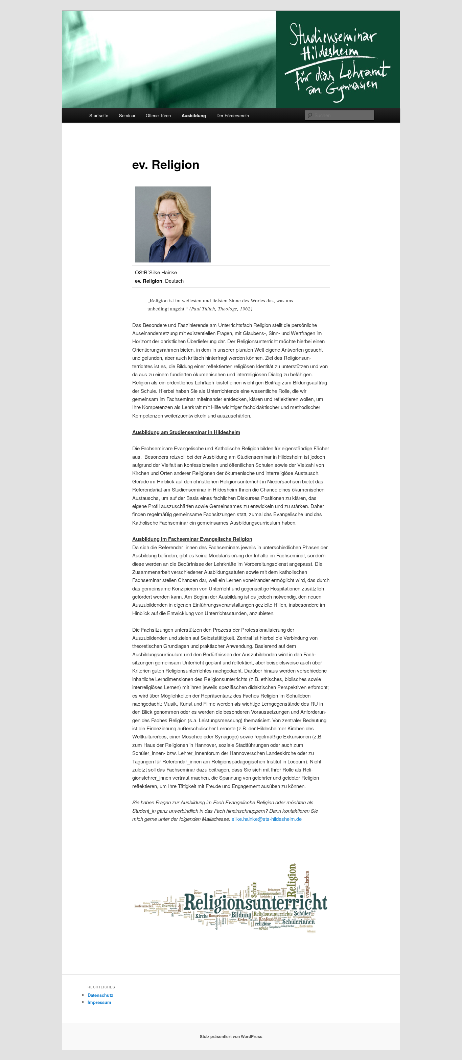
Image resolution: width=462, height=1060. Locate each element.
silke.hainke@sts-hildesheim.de (267, 818)
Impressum (99, 1002)
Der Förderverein (232, 115)
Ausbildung (194, 115)
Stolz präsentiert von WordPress (231, 1036)
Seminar (127, 115)
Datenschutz (100, 995)
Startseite (98, 115)
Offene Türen (158, 115)
